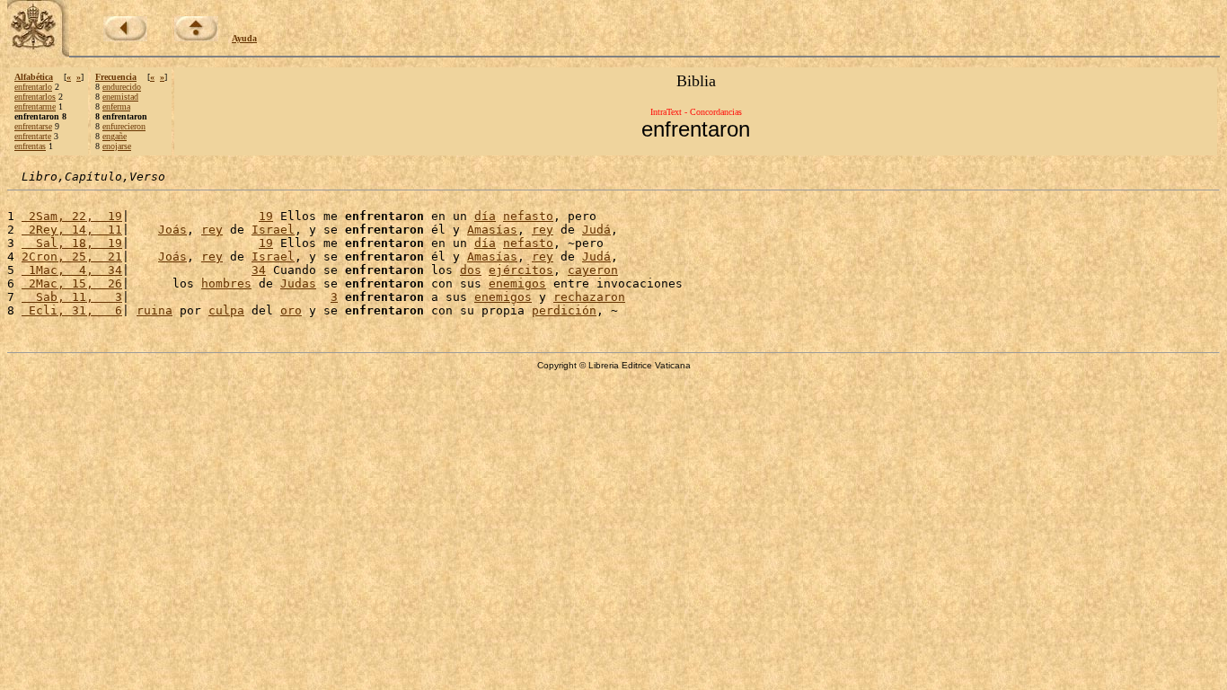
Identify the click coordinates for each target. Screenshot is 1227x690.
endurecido (121, 87)
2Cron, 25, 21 (72, 256)
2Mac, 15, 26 (72, 283)
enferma (116, 106)
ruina (154, 310)
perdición (564, 310)
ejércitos (521, 270)
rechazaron (589, 297)
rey (212, 229)
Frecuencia (116, 77)
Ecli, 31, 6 (72, 310)
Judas (298, 283)
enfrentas (30, 146)
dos (470, 270)
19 (266, 216)
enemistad (120, 97)
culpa (226, 310)
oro (291, 310)
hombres (226, 283)
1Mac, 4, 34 (72, 270)
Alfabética (33, 77)
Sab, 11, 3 (72, 297)
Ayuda (244, 38)
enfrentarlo (33, 87)
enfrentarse (33, 126)
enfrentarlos (35, 97)
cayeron (593, 270)
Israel (273, 229)
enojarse (116, 146)
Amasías (492, 229)
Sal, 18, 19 (72, 243)
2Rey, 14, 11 (72, 229)
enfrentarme (35, 106)
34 (259, 270)
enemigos (517, 283)
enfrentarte (32, 136)
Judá (596, 229)
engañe (114, 136)
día (485, 216)
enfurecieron (124, 126)
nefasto (528, 216)
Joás (172, 229)
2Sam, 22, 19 (72, 216)
